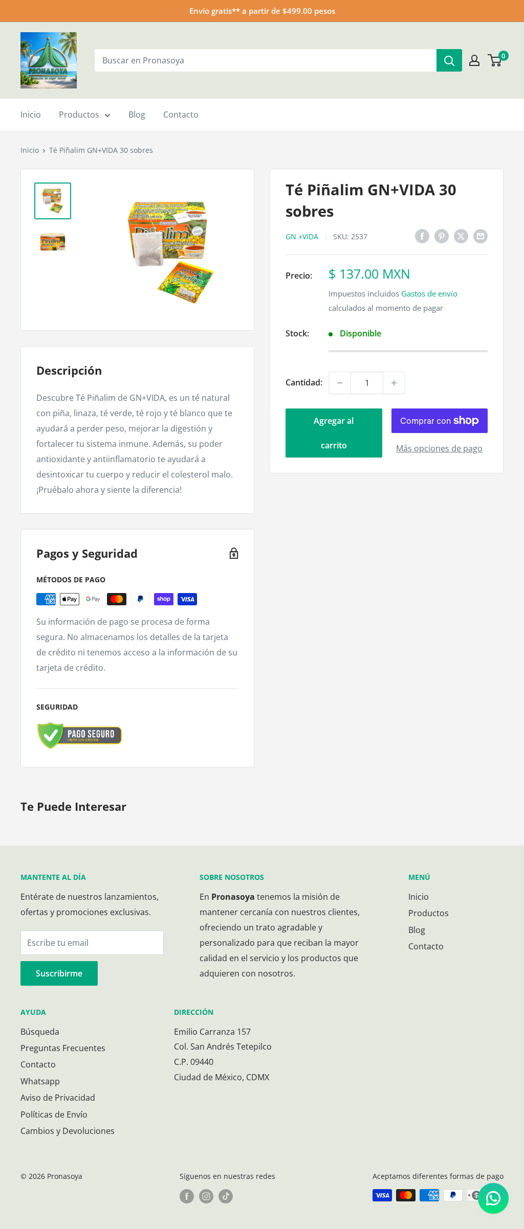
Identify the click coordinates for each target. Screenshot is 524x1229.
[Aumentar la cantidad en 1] (394, 383)
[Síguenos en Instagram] (206, 1196)
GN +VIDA (302, 236)
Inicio (30, 114)
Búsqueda (39, 1031)
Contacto (181, 114)
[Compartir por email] (480, 235)
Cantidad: (304, 382)
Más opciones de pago (439, 448)
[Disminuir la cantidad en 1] (340, 383)
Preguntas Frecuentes (62, 1048)
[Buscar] (449, 60)
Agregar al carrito (334, 433)
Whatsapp (40, 1081)
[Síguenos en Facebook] (187, 1196)
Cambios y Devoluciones (67, 1130)
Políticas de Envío (54, 1114)
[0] (495, 60)
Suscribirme (59, 973)
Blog (136, 114)
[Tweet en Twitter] (461, 235)
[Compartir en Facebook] (422, 235)
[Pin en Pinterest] (441, 235)
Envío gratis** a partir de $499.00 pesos (262, 11)
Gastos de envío (429, 293)
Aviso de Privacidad (57, 1097)
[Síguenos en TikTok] (226, 1196)
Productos (79, 114)
